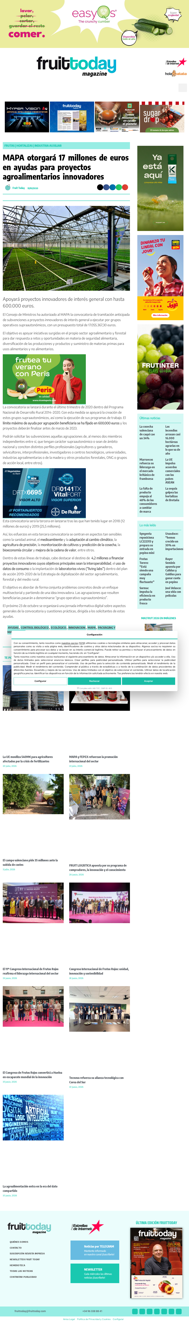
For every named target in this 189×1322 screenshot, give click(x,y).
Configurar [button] (118, 1319)
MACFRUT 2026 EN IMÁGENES (158, 618)
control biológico (35, 627)
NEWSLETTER (93, 1269)
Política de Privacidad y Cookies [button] (94, 1319)
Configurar (40, 681)
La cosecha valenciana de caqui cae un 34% (147, 432)
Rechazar (94, 681)
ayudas (13, 627)
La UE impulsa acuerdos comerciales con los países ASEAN (172, 471)
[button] (170, 90)
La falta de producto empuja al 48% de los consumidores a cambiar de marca (148, 500)
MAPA (92, 627)
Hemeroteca (17, 1265)
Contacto (16, 1247)
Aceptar (148, 681)
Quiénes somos (19, 1241)
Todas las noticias (21, 1270)
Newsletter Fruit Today (25, 1259)
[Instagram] (142, 1311)
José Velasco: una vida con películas (173, 592)
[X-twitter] (135, 1311)
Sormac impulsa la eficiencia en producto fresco (147, 595)
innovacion (76, 627)
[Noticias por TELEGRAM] (78, 1248)
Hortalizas (24, 145)
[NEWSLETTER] (78, 1271)
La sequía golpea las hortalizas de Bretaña (172, 494)
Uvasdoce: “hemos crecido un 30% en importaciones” (175, 541)
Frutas (9, 145)
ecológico (58, 627)
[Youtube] (164, 1311)
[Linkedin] (157, 1311)
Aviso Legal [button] (69, 1319)
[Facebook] (149, 1311)
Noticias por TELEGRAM (99, 1246)
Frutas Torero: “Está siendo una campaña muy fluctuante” (147, 570)
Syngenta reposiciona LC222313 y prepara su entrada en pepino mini (147, 543)
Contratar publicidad (23, 1276)
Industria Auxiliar (48, 145)
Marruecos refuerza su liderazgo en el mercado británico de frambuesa (147, 469)
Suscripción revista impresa (27, 1253)
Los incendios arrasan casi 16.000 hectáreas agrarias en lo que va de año (172, 440)
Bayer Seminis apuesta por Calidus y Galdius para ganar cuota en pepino (173, 570)
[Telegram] (171, 1311)
